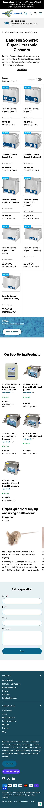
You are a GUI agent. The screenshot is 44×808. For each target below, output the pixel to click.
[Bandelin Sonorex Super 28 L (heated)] (33, 234)
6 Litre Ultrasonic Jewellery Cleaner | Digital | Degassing (10, 483)
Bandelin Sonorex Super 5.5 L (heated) (32, 155)
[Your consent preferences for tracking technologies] (40, 804)
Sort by (5, 78)
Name (4, 596)
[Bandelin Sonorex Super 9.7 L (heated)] (11, 186)
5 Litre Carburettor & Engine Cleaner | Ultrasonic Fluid (11, 387)
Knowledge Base (9, 687)
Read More (22, 70)
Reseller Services (9, 698)
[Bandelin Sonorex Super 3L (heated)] (11, 95)
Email (4, 607)
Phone (4, 618)
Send (22, 651)
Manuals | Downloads (11, 684)
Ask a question (12, 332)
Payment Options (9, 721)
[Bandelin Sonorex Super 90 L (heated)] (11, 282)
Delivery (5, 728)
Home (4, 32)
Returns (5, 691)
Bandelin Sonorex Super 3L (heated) (9, 110)
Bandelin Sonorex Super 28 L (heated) (32, 249)
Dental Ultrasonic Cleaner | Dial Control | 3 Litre (32, 387)
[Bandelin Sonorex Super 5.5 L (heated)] (33, 141)
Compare (31, 79)
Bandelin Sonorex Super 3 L (31, 110)
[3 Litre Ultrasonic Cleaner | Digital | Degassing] (11, 420)
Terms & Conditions (21, 802)
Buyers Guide (7, 680)
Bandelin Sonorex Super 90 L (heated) (10, 297)
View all (5, 520)
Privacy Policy (7, 802)
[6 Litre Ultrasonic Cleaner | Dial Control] (32, 420)
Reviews (5, 724)
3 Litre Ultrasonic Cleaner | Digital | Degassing (9, 436)
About (4, 714)
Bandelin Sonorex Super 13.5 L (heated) (31, 202)
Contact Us (7, 710)
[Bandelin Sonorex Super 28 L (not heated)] (11, 234)
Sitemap (32, 802)
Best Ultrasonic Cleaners (22, 792)
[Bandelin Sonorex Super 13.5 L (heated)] (33, 186)
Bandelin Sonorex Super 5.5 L (9, 155)
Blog (4, 731)
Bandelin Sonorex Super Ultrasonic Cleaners (22, 32)
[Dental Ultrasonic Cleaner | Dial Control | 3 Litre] (32, 371)
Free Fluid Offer (8, 717)
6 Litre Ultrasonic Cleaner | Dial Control (32, 434)
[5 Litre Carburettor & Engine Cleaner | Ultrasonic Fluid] (11, 371)
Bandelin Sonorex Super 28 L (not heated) (9, 250)
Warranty (6, 694)
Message (5, 629)
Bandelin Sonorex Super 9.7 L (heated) (10, 201)
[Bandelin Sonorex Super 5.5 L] (11, 141)
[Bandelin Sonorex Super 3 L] (33, 95)
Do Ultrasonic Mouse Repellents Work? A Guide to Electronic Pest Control (18, 554)
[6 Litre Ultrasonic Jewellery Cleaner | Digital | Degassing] (11, 467)
